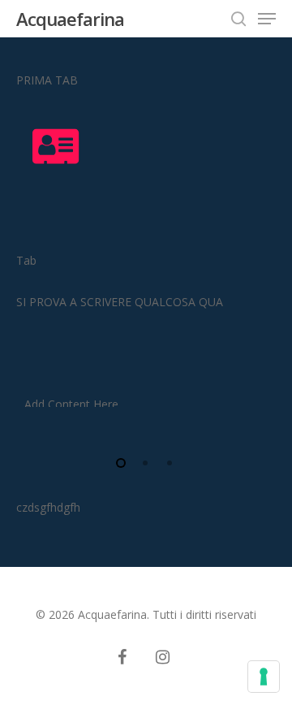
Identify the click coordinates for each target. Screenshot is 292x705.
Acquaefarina (70, 19)
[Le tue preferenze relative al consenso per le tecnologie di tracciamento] (263, 676)
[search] (238, 19)
